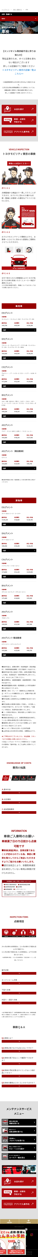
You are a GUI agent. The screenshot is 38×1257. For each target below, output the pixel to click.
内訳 (4, 330)
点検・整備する (7, 14)
